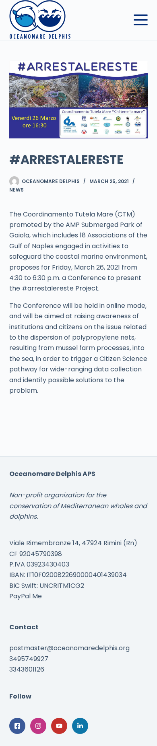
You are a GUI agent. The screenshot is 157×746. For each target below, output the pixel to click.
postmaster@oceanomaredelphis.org (69, 648)
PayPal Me (25, 596)
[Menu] (141, 20)
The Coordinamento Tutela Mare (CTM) (72, 214)
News (16, 189)
